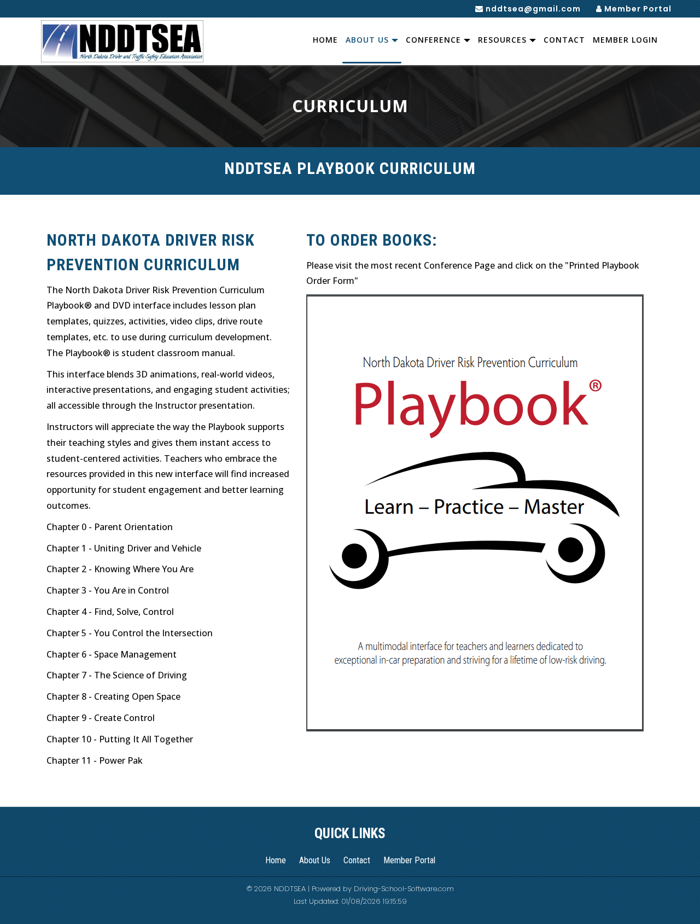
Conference (435, 39)
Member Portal (637, 8)
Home (325, 39)
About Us (369, 39)
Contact (564, 39)
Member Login (625, 39)
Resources (503, 39)
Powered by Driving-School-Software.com (383, 889)
